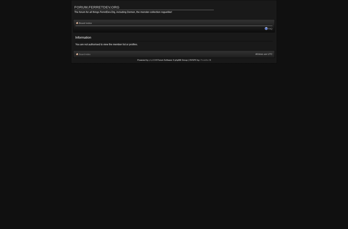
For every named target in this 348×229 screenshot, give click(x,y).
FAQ (270, 29)
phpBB (152, 60)
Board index (85, 23)
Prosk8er (205, 60)
